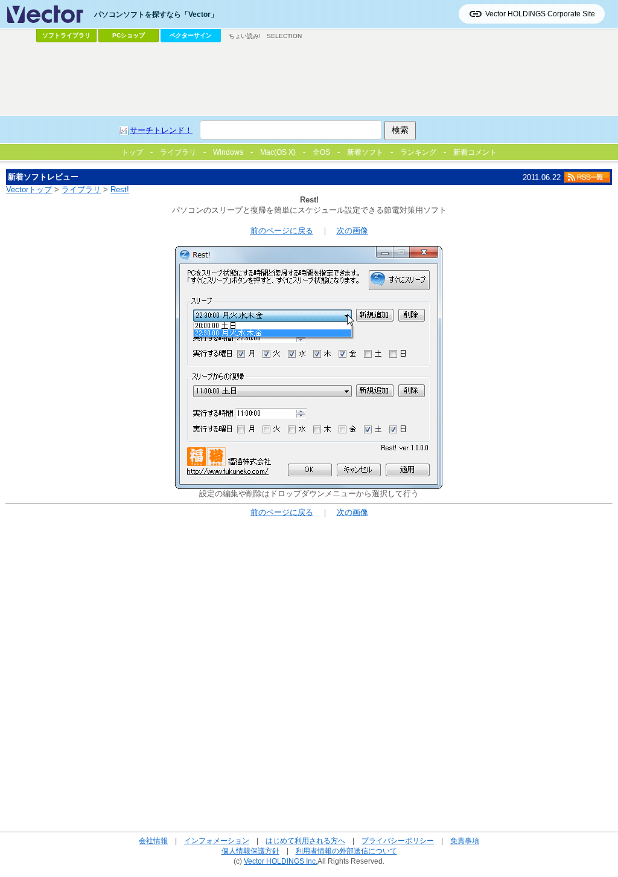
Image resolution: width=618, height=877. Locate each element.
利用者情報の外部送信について (346, 851)
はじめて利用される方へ (305, 840)
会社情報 (153, 840)
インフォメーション (216, 840)
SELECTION (284, 36)
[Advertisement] (309, 79)
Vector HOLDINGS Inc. (280, 861)
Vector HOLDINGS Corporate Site (540, 14)
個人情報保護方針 (250, 851)
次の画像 (352, 230)
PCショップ (128, 35)
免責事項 (464, 840)
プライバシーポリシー (398, 840)
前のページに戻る (281, 230)
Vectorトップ (29, 189)
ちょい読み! (245, 36)
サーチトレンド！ (161, 130)
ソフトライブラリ (66, 35)
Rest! (119, 189)
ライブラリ (81, 189)
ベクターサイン (191, 35)
